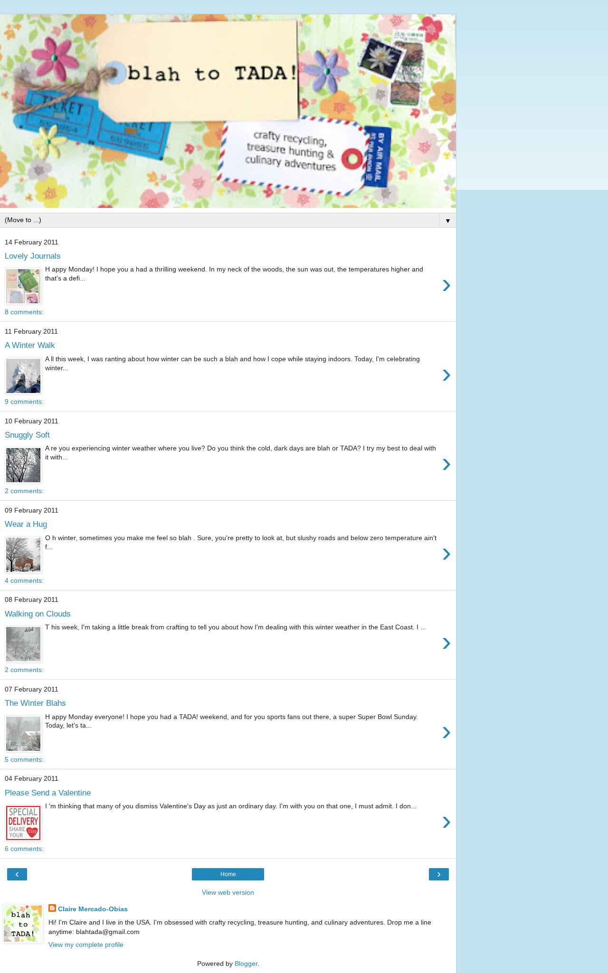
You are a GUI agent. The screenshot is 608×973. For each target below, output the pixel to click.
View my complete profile (86, 944)
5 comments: (24, 759)
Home (228, 874)
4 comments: (24, 580)
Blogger (246, 963)
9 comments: (24, 401)
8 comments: (24, 312)
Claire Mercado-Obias (93, 909)
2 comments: (24, 491)
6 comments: (24, 848)
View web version (228, 892)
